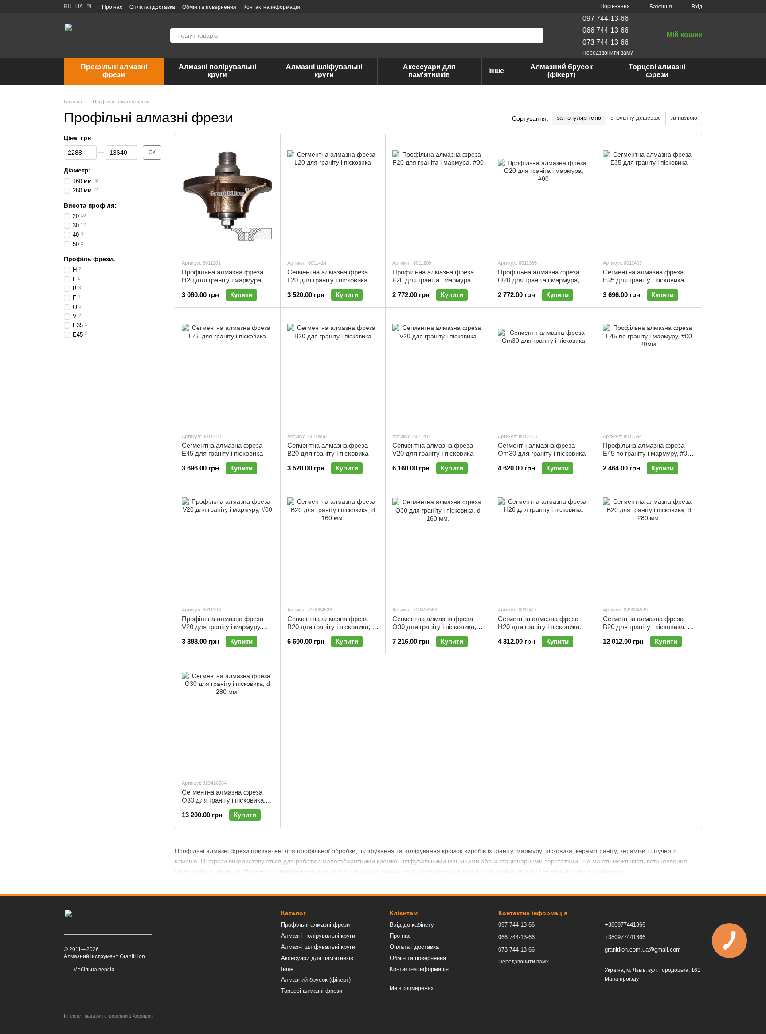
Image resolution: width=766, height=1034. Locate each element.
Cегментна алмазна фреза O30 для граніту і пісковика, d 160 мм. (436, 626)
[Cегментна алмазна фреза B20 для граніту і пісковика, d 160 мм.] (333, 543)
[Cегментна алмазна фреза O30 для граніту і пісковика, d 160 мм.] (438, 543)
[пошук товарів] (536, 35)
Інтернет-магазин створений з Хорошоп (108, 1015)
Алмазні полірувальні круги (217, 70)
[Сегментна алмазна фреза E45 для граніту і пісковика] (228, 369)
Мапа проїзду (622, 979)
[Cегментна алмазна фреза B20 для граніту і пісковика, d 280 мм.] (649, 543)
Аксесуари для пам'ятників (429, 70)
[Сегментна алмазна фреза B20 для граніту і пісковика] (333, 369)
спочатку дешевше (635, 117)
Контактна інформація (271, 7)
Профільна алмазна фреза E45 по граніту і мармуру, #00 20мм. (647, 453)
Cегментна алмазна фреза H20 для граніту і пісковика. (539, 623)
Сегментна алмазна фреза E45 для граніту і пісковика (222, 449)
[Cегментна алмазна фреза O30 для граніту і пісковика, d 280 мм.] (228, 716)
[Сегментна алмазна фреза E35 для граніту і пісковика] (649, 196)
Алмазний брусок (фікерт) (561, 70)
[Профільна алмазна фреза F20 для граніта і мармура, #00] (438, 196)
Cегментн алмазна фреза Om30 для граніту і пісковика (542, 449)
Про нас (112, 7)
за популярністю (579, 117)
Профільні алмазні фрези (114, 70)
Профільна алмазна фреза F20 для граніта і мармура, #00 (433, 280)
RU (68, 6)
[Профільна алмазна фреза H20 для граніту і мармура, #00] (228, 196)
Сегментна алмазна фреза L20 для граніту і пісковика (327, 276)
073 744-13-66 (605, 42)
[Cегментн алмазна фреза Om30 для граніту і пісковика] (544, 369)
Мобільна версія (93, 970)
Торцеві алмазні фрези (657, 70)
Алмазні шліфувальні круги (324, 70)
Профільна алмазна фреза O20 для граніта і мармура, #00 (538, 280)
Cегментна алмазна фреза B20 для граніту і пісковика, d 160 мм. (331, 626)
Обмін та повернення (209, 7)
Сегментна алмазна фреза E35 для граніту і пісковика (643, 276)
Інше (496, 70)
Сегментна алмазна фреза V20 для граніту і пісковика (432, 449)
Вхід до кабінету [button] (412, 924)
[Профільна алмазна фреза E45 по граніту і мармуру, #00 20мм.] (649, 369)
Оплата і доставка (152, 7)
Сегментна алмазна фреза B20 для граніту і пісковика (327, 449)
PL (89, 6)
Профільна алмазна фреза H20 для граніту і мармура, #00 (222, 280)
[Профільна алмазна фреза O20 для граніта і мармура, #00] (544, 196)
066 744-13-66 (605, 30)
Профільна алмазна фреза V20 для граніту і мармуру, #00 (222, 626)
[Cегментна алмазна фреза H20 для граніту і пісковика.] (544, 543)
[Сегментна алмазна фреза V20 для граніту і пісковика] (438, 369)
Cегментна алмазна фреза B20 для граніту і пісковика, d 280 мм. (647, 626)
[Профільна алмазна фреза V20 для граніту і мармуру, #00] (228, 543)
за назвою (683, 117)
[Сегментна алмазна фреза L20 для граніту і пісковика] (333, 196)
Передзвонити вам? (607, 53)
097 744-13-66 (605, 18)
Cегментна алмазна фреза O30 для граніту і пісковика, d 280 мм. (226, 800)
